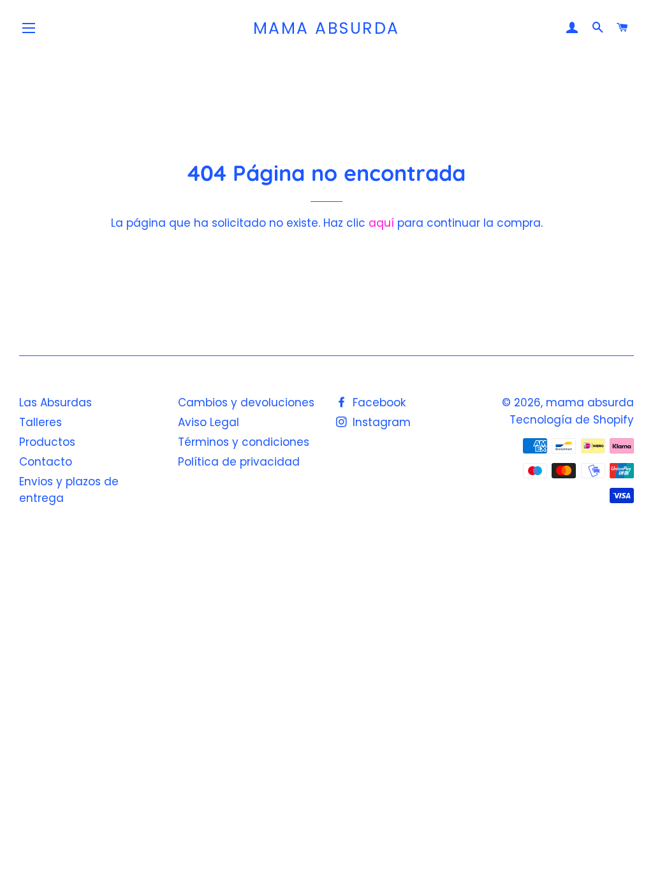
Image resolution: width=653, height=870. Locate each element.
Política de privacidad (239, 461)
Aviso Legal (208, 422)
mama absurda (326, 28)
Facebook (377, 402)
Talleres (40, 422)
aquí (381, 223)
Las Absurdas (55, 402)
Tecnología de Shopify (572, 419)
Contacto (45, 461)
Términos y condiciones (243, 442)
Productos (47, 442)
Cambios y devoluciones (246, 402)
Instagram (380, 422)
